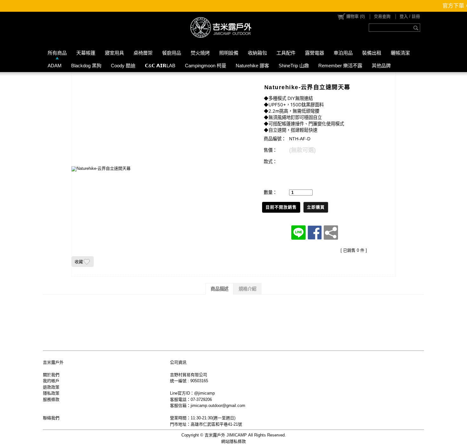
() (355, 16)
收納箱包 (257, 53)
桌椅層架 (142, 53)
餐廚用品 (171, 53)
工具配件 (285, 53)
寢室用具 (114, 53)
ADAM (55, 65)
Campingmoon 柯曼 (205, 65)
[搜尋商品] (416, 27)
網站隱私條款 (233, 441)
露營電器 (314, 53)
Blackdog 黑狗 (86, 65)
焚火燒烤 (200, 53)
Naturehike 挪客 (252, 65)
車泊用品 (343, 53)
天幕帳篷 (85, 53)
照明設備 (228, 53)
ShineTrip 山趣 (294, 65)
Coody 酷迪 (123, 65)
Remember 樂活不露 (340, 65)
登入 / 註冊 (410, 16)
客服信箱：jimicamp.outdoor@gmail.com (207, 405)
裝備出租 (371, 53)
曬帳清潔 (400, 53)
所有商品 (57, 53)
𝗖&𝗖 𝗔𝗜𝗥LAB (160, 65)
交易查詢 (382, 16)
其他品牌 (381, 65)
